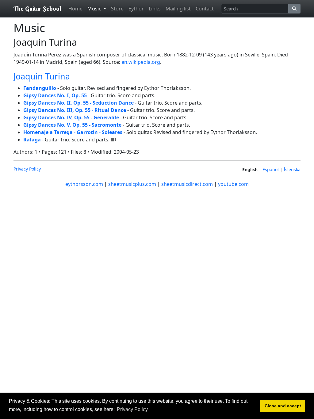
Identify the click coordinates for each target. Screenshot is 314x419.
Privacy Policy (27, 169)
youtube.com (233, 184)
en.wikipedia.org (140, 62)
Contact (205, 8)
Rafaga (32, 139)
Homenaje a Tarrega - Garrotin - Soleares (72, 132)
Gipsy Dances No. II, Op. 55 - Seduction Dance (78, 102)
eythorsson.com (84, 184)
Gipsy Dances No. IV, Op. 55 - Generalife (71, 117)
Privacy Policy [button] (132, 409)
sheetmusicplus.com (132, 184)
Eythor (136, 8)
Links (155, 8)
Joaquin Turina (41, 76)
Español (270, 169)
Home (75, 8)
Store (117, 8)
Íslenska (292, 169)
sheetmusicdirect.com (187, 184)
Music (94, 8)
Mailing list (178, 8)
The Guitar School (37, 8)
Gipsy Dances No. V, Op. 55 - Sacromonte (72, 124)
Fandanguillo (39, 88)
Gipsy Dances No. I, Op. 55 (55, 95)
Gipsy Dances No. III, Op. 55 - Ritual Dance (74, 110)
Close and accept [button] (283, 405)
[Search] (294, 8)
